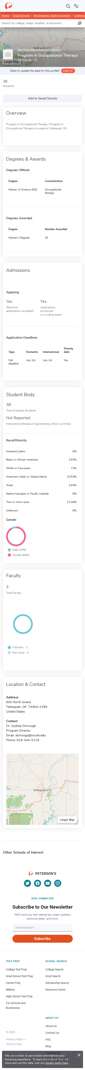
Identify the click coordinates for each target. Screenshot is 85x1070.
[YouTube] (47, 883)
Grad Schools (21, 15)
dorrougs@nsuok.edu (30, 735)
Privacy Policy (14, 1039)
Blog (48, 1046)
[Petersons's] (8, 6)
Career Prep (13, 982)
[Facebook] (37, 883)
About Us (51, 1026)
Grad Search (53, 976)
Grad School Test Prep (19, 976)
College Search (54, 969)
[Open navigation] (76, 6)
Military (10, 989)
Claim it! (68, 71)
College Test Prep (16, 969)
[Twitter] (27, 883)
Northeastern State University (52, 15)
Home (5, 15)
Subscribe (42, 939)
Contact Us (52, 1032)
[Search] (68, 6)
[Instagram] (57, 883)
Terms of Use (14, 1044)
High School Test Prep (19, 996)
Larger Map (67, 820)
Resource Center (55, 989)
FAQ (48, 1039)
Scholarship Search (57, 982)
